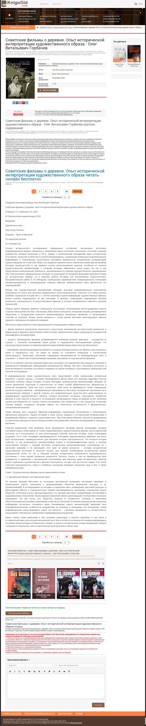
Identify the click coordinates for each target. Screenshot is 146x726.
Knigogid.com (18, 4)
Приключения (24, 21)
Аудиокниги (56, 4)
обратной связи (76, 723)
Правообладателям (12, 714)
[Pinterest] (23, 102)
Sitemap (79, 714)
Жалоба (18, 114)
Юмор (84, 19)
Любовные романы (26, 16)
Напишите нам (40, 115)
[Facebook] (17, 102)
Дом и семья (86, 21)
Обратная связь (65, 714)
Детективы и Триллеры (48, 16)
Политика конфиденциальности (39, 714)
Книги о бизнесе (46, 21)
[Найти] (140, 12)
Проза (42, 19)
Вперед (77, 191)
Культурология (63, 74)
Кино (54, 74)
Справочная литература (111, 19)
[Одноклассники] (20, 102)
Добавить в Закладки (19, 27)
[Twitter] (26, 102)
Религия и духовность (90, 16)
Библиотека (44, 4)
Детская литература (68, 21)
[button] (10, 671)
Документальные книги (69, 19)
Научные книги (66, 16)
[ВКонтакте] (14, 102)
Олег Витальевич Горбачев (62, 70)
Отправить (98, 705)
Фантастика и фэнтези (27, 19)
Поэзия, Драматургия (111, 21)
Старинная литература (111, 16)
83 (67, 191)
